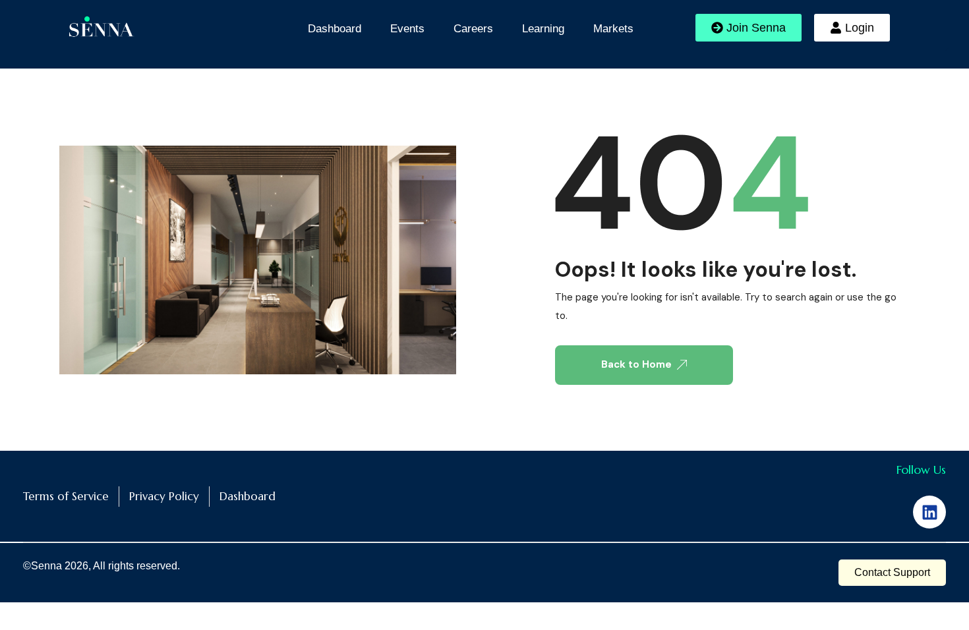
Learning (543, 28)
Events (407, 28)
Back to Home (636, 364)
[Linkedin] (929, 512)
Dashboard (334, 28)
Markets (613, 28)
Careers (473, 28)
